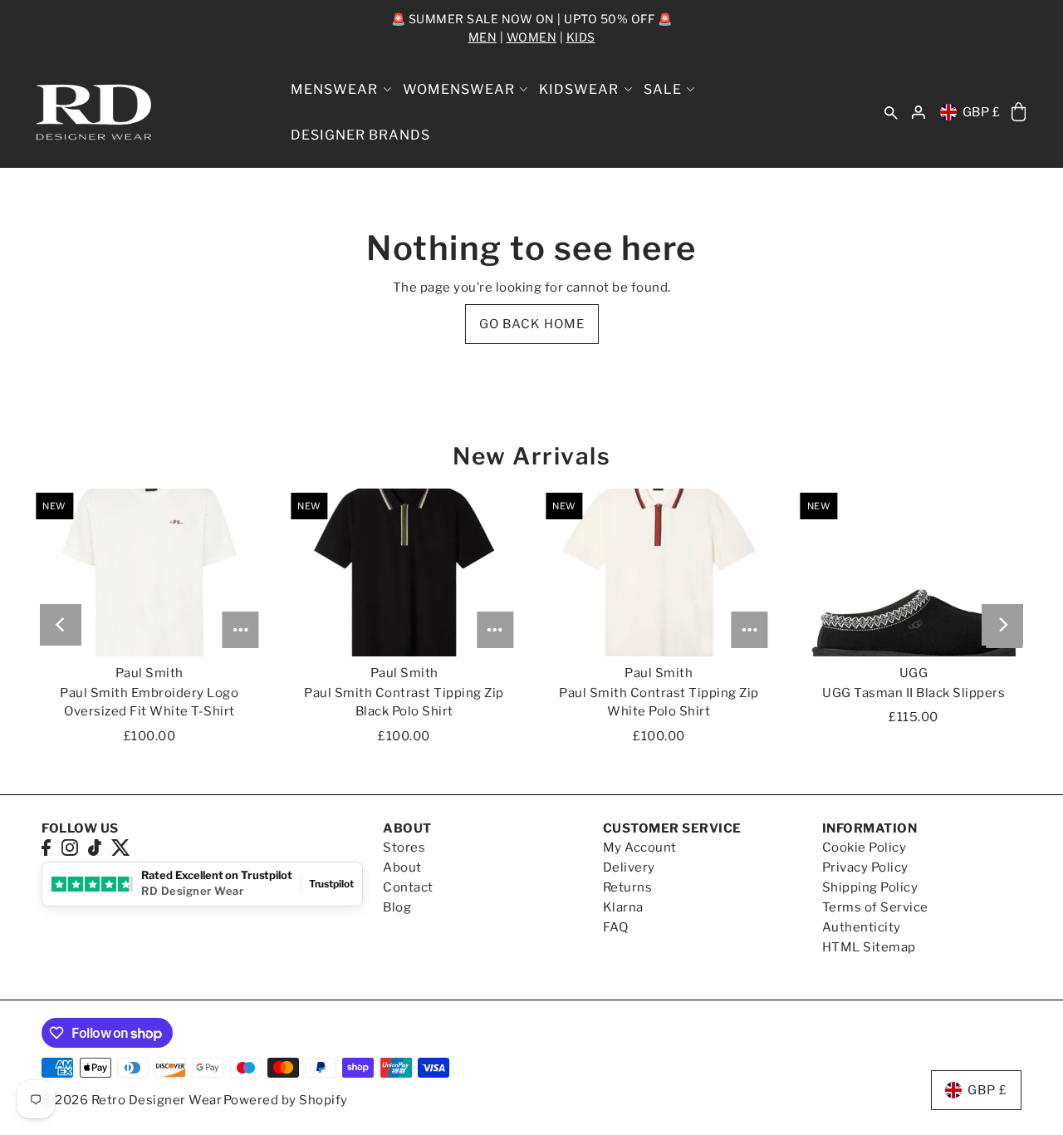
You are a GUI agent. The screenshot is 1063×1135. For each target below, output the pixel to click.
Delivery (629, 867)
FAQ (616, 927)
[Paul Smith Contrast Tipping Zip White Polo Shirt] (658, 572)
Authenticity (861, 927)
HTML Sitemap (869, 947)
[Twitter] (120, 847)
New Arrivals (531, 456)
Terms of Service (875, 907)
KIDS (580, 37)
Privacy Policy (865, 867)
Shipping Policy (870, 887)
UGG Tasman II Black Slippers (913, 692)
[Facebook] (46, 847)
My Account (640, 847)
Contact (408, 887)
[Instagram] (69, 847)
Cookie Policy (864, 847)
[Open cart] (1018, 112)
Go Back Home (532, 324)
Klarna (623, 907)
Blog (397, 907)
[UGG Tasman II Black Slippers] (913, 572)
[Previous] (60, 625)
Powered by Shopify (285, 1100)
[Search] (891, 113)
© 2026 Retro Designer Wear (132, 1100)
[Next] (1002, 625)
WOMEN (532, 37)
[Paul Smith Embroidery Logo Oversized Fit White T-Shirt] (149, 572)
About (402, 867)
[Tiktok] (94, 847)
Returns (628, 887)
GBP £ (982, 112)
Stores (404, 847)
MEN (482, 37)
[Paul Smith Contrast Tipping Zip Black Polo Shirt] (404, 572)
